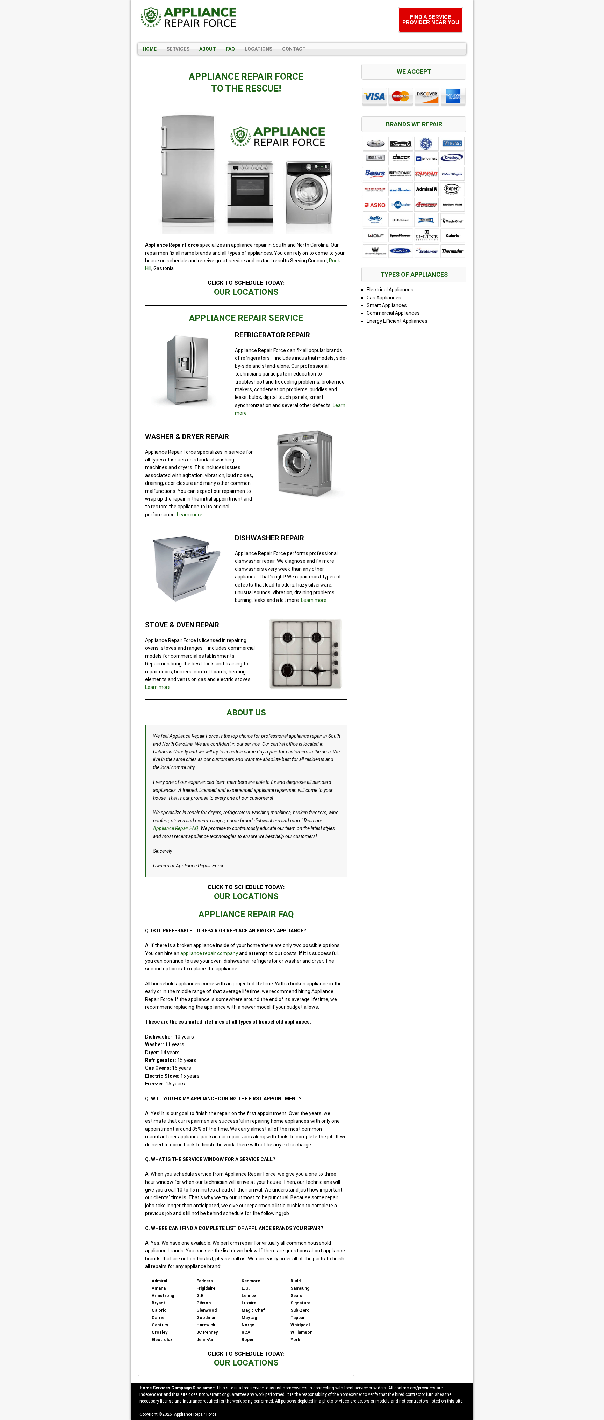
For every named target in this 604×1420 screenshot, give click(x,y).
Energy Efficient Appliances (397, 321)
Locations (258, 49)
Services (177, 49)
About (207, 49)
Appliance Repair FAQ (175, 828)
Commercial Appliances (393, 313)
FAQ (230, 49)
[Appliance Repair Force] (188, 17)
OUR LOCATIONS (246, 292)
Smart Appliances (387, 305)
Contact (294, 49)
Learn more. (190, 514)
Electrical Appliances (390, 289)
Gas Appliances (384, 297)
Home (150, 49)
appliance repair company (209, 953)
